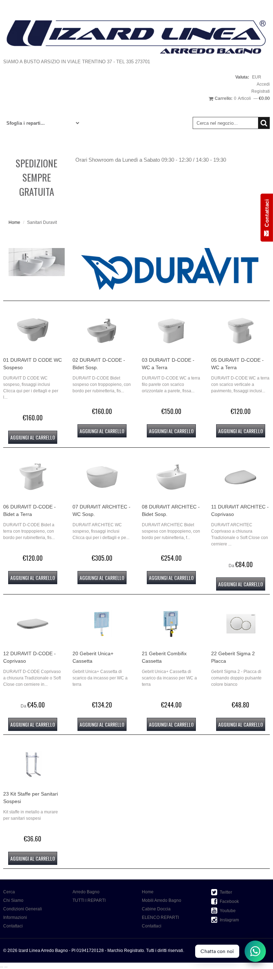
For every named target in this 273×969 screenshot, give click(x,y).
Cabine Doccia (156, 908)
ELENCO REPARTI (160, 917)
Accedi (263, 84)
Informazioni (15, 917)
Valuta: (242, 77)
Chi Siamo (13, 900)
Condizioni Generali (22, 908)
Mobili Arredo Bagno (161, 900)
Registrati (260, 91)
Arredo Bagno (86, 891)
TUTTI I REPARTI (89, 900)
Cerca (9, 891)
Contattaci (13, 926)
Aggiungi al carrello (32, 437)
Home (14, 222)
